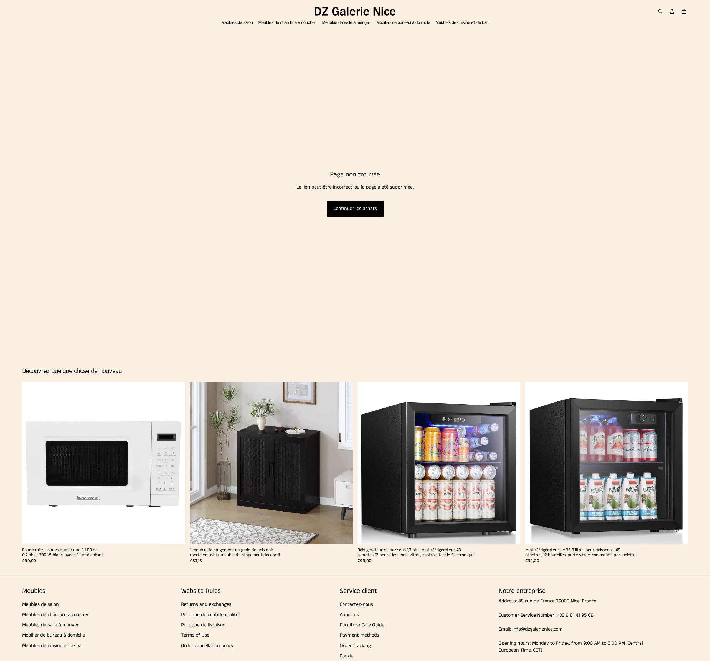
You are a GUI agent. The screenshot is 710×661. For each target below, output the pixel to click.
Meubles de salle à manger (50, 625)
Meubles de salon (40, 604)
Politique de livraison (203, 625)
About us (349, 614)
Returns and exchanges (206, 604)
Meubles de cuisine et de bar (52, 645)
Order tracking (355, 645)
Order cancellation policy (207, 645)
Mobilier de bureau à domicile (53, 635)
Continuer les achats (355, 208)
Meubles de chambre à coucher (55, 614)
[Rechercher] (660, 11)
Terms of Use (195, 635)
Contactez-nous (356, 604)
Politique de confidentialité (210, 614)
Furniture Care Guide (362, 625)
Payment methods (359, 635)
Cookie (346, 656)
